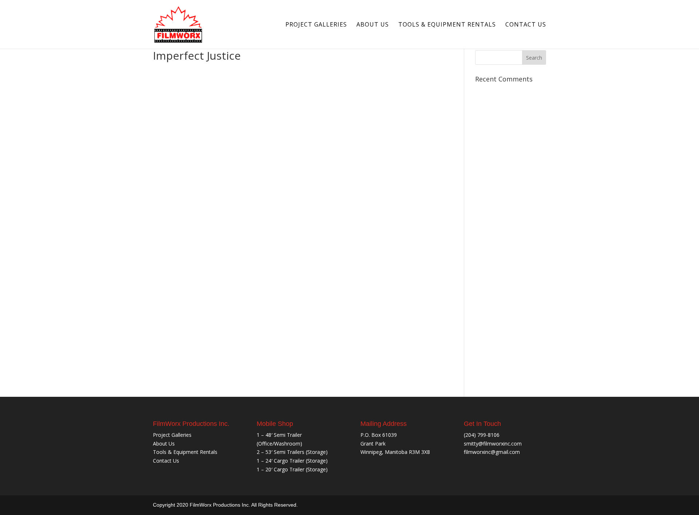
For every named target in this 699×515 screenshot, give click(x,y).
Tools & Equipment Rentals (447, 25)
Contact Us (525, 25)
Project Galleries (316, 25)
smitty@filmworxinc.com (493, 443)
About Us (372, 25)
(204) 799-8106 (481, 434)
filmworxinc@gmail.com (492, 451)
